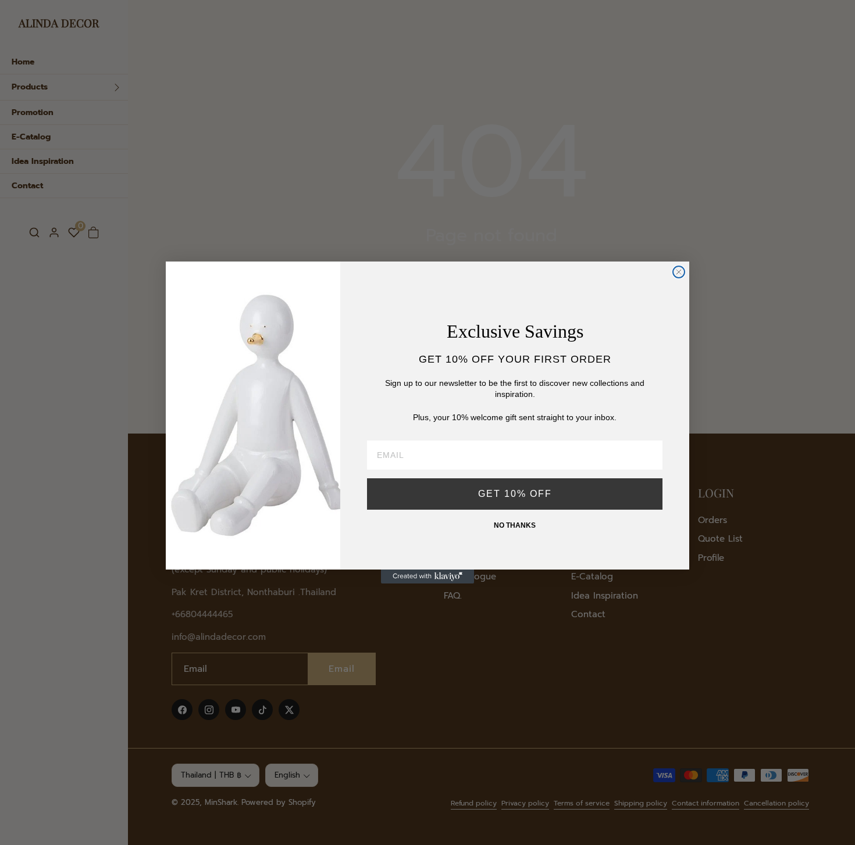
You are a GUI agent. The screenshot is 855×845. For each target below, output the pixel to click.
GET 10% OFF (515, 494)
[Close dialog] (679, 272)
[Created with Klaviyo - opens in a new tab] (427, 576)
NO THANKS (515, 525)
